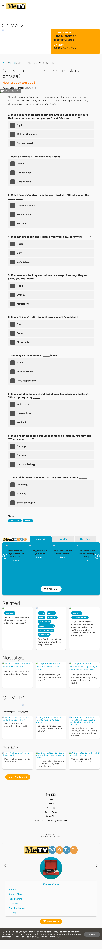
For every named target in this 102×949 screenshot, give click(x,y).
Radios (12, 889)
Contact (51, 804)
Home (4, 63)
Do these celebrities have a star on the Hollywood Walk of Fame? (51, 763)
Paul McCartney (46, 630)
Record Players (16, 894)
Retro (41, 617)
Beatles (51, 613)
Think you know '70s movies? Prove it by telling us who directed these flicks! (84, 678)
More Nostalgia (17, 777)
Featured (40, 538)
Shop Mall (52, 588)
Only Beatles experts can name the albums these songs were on (50, 642)
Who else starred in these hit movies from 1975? (83, 760)
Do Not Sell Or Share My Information (51, 821)
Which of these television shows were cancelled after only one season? (16, 620)
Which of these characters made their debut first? (17, 672)
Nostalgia (15, 521)
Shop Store (52, 921)
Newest (85, 538)
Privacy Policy (51, 812)
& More (12, 912)
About (51, 799)
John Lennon (44, 622)
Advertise (51, 808)
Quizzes (12, 63)
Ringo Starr (44, 635)
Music (41, 613)
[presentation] (4, 556)
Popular (62, 538)
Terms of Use (51, 816)
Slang (27, 521)
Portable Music (16, 908)
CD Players (14, 903)
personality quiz (80, 617)
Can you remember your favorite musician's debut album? (50, 677)
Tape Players (15, 898)
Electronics (50, 884)
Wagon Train (69, 48)
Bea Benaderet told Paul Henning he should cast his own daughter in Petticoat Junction (84, 732)
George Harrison (46, 626)
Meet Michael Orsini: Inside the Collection (17, 760)
